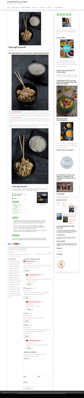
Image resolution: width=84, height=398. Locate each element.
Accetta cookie (30, 395)
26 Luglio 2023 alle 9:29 (29, 342)
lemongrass (19, 209)
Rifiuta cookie (39, 395)
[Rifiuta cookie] (82, 394)
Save (16, 243)
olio (18, 205)
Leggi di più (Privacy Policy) (51, 395)
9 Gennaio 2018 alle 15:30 (27, 263)
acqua (16, 210)
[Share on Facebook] (9, 244)
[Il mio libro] (66, 48)
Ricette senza (33, 247)
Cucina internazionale (16, 247)
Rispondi (26, 270)
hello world (64, 202)
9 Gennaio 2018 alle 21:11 (27, 290)
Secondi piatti (22, 248)
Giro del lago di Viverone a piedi (76, 208)
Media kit (49, 7)
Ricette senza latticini (46, 247)
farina (16, 213)
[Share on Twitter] (11, 244)
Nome (24, 376)
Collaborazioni (58, 7)
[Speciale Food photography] (66, 131)
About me (34, 7)
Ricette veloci (17, 248)
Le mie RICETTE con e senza (17, 2)
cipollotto (16, 208)
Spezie (26, 248)
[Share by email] (20, 244)
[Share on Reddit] (13, 244)
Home (8, 7)
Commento (26, 358)
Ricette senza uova (11, 248)
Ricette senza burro (39, 247)
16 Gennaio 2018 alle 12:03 (27, 315)
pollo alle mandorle (17, 117)
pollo (23, 250)
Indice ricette (15, 7)
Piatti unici (29, 247)
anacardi (20, 206)
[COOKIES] (59, 257)
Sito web (25, 382)
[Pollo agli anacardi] (42, 202)
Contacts (42, 7)
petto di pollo (18, 204)
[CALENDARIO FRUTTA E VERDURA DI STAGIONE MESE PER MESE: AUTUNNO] (66, 101)
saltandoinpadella (30, 261)
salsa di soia (20, 212)
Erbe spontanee (26, 7)
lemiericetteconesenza (13, 261)
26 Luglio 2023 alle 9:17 (27, 327)
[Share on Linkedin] (18, 244)
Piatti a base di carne (23, 247)
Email (39, 376)
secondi (26, 250)
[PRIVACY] (59, 251)
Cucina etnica (12, 250)
